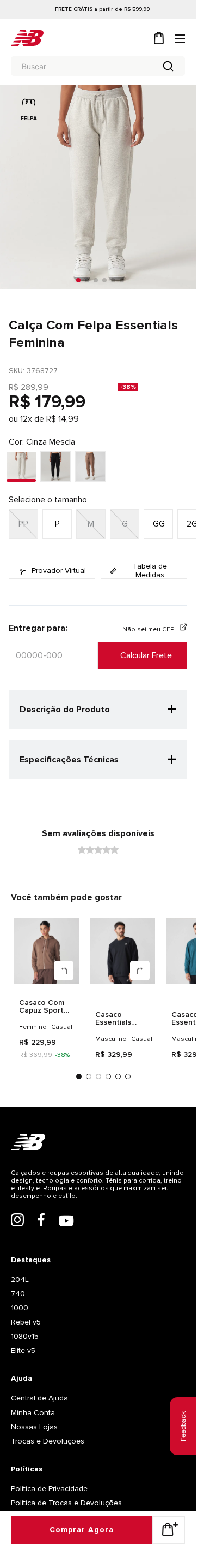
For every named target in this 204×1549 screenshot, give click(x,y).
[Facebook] (41, 1248)
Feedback (183, 1426)
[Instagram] (17, 1248)
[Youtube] (66, 1249)
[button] (124, 524)
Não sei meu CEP (148, 629)
